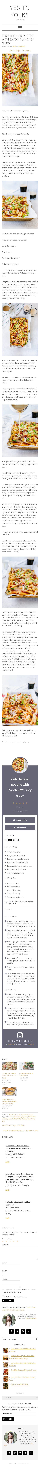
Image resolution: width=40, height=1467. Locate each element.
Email (4, 1271)
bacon (11, 1117)
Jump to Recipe (15, 50)
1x (10, 840)
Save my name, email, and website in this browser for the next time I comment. (19, 1291)
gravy (22, 1117)
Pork (26, 1115)
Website (5, 1279)
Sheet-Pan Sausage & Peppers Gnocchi (24, 1370)
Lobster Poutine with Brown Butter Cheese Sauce (9, 1075)
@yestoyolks (11, 1044)
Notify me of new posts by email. (15, 1296)
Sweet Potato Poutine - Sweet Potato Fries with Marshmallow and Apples (19, 1148)
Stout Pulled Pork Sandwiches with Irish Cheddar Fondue (9, 1101)
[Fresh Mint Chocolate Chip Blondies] (26, 1066)
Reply (7, 1162)
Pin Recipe (21, 827)
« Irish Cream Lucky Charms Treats (13, 1125)
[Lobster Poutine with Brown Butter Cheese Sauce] (9, 1066)
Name (4, 1263)
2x (14, 840)
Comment (5, 1245)
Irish (26, 1117)
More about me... (31, 1318)
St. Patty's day (26, 1119)
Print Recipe (26, 50)
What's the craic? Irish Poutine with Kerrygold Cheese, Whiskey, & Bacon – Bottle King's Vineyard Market (19, 1176)
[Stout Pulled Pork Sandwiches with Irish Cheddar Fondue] (9, 1091)
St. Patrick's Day (16, 1119)
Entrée (23, 1115)
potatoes (4, 1119)
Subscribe (7, 1419)
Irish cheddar (32, 1117)
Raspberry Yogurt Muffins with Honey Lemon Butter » (20, 1130)
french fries (17, 1117)
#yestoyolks (31, 1044)
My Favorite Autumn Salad (20, 1384)
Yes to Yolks (20, 11)
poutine (9, 1119)
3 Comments (21, 46)
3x (18, 840)
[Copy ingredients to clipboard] (13, 835)
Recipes (31, 1115)
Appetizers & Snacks (14, 1115)
